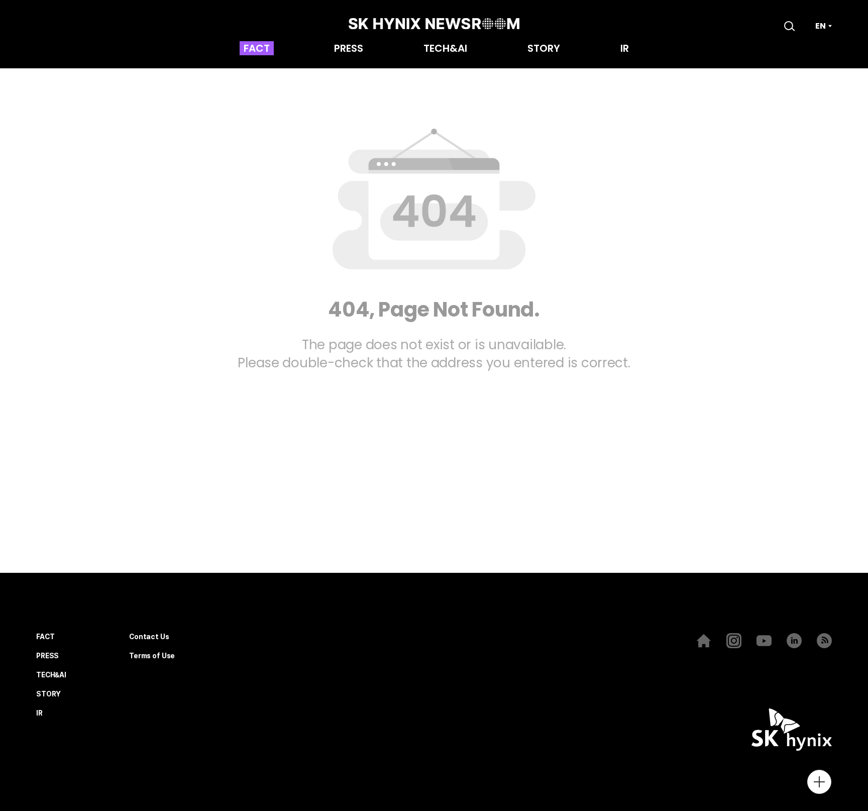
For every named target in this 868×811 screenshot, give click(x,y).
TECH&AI (445, 49)
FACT (257, 49)
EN (820, 26)
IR (624, 49)
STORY (543, 49)
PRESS (348, 49)
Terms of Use (152, 656)
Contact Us (149, 637)
